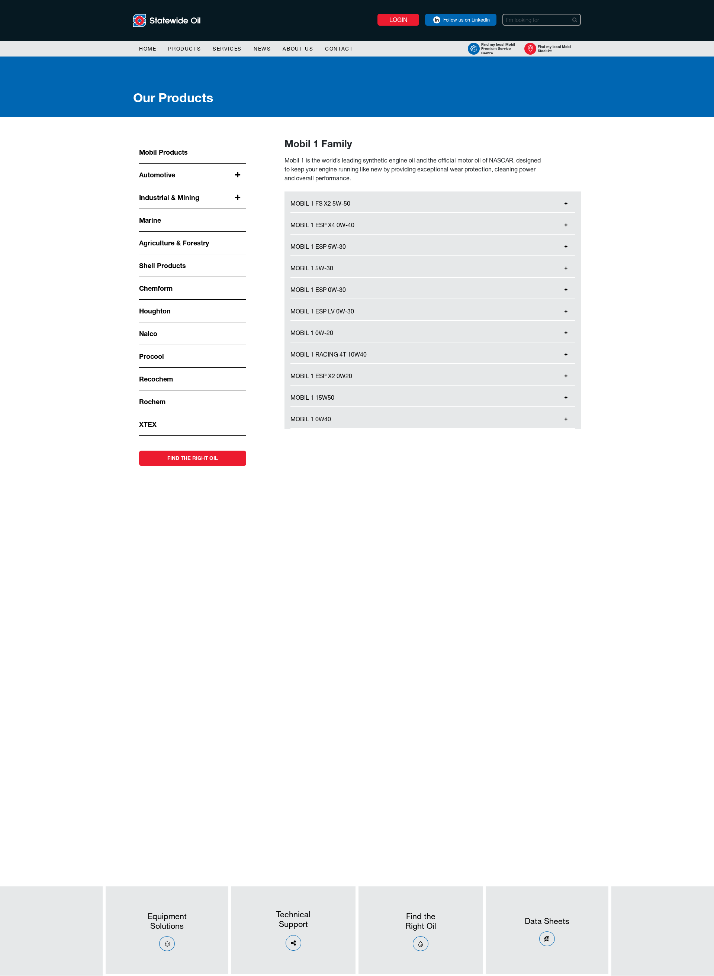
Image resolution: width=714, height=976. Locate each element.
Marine (150, 220)
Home (147, 49)
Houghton (155, 311)
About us (298, 49)
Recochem (156, 379)
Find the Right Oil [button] (192, 458)
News (262, 49)
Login (398, 19)
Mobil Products (163, 152)
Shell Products (162, 265)
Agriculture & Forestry (174, 243)
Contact (339, 49)
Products (184, 49)
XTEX (148, 424)
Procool (151, 356)
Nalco (148, 333)
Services (227, 49)
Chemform (156, 288)
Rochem (152, 401)
